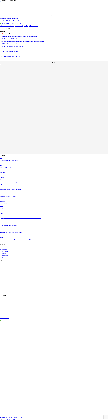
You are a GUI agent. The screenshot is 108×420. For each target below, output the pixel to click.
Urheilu (15, 15)
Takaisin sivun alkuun (4, 318)
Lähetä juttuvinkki (3, 249)
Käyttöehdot (2, 417)
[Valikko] (1, 8)
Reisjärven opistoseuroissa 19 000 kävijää (9, 43)
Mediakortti (36, 15)
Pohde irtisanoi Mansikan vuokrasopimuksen (10, 51)
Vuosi (11, 33)
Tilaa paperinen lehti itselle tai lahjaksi (7, 247)
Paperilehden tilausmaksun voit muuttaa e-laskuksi (9, 18)
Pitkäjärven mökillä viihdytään (8, 58)
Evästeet (20, 417)
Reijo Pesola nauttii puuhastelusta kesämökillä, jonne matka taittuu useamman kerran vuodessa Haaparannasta (22, 48)
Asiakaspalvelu (3, 3)
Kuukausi (7, 33)
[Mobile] (1, 10)
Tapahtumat (21, 15)
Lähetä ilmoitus (43, 15)
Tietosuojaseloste (8, 417)
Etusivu (2, 15)
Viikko (2, 33)
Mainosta (8, 415)
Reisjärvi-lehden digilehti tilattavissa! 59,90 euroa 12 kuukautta (11, 20)
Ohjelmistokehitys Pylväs (10, 419)
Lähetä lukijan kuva (4, 255)
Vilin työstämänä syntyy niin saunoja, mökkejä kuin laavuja (19, 26)
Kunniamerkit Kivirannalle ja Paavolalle (9, 38)
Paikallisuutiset (8, 15)
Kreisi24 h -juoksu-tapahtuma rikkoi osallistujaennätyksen (12, 46)
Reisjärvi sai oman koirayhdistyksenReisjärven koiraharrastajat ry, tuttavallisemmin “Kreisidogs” (20, 36)
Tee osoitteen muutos (4, 251)
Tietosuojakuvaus (15, 417)
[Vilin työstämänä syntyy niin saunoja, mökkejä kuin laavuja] (12, 23)
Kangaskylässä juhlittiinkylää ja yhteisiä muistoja (11, 56)
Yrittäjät (1, 28)
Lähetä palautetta (3, 257)
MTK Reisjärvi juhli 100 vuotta (8, 53)
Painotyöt (50, 15)
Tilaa (1, 5)
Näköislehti (29, 15)
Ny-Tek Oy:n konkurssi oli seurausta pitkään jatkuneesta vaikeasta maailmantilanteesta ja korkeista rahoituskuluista (23, 41)
